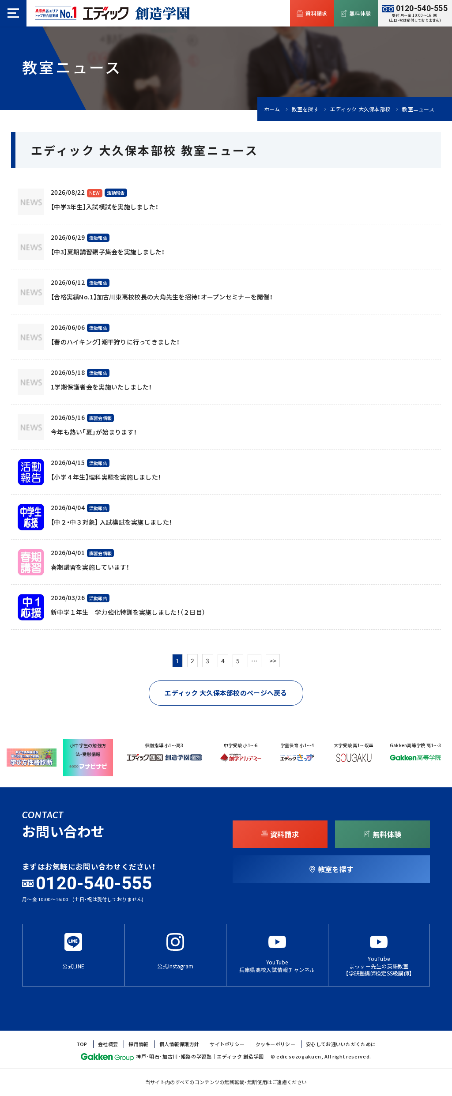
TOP (81, 1044)
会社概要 (108, 1044)
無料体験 (360, 13)
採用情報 (138, 1044)
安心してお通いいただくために (341, 1044)
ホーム (272, 109)
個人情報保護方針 (179, 1044)
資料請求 (316, 13)
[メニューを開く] (13, 13)
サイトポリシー (227, 1044)
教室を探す (305, 109)
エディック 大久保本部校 (360, 109)
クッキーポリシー (275, 1044)
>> (273, 660)
